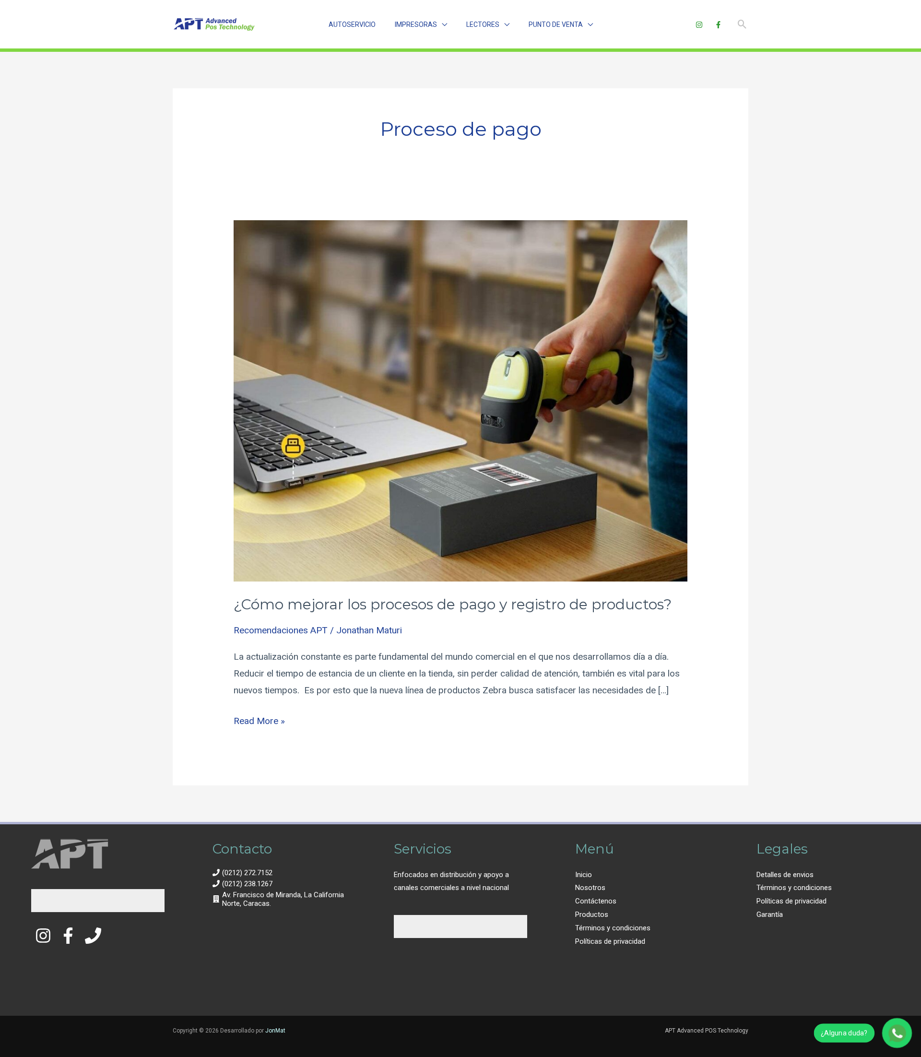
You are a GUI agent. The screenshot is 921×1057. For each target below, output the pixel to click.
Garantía (769, 914)
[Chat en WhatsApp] (897, 1033)
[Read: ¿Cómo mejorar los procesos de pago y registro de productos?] (461, 400)
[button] (421, 24)
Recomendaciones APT (281, 630)
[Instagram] (699, 24)
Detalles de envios (785, 874)
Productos (591, 914)
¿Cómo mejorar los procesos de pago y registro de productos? (453, 604)
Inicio (583, 874)
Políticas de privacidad (610, 941)
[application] (442, 24)
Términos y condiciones (612, 928)
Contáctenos (595, 901)
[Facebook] (718, 24)
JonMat (275, 1030)
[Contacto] (93, 936)
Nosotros (590, 887)
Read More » (259, 719)
